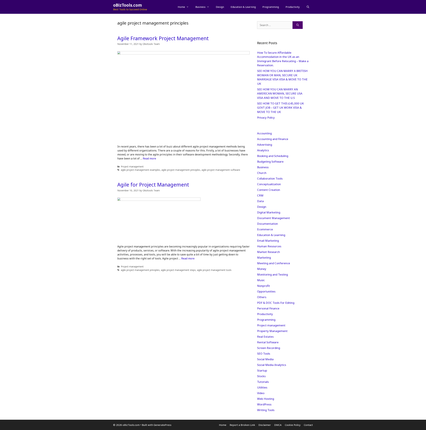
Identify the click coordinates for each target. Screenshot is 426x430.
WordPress (264, 404)
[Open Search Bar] (308, 7)
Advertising (264, 144)
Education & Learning (243, 6)
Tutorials (263, 382)
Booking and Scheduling (272, 156)
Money (261, 269)
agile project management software (221, 169)
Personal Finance (268, 308)
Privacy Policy (266, 117)
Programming (270, 6)
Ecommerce (265, 229)
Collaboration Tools (270, 178)
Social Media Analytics (271, 365)
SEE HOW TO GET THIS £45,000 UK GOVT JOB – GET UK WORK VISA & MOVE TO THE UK (280, 107)
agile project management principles (180, 169)
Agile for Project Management (153, 184)
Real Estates (265, 336)
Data (260, 201)
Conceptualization (269, 184)
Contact (308, 425)
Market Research (268, 252)
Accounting (264, 133)
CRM (260, 195)
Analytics (263, 150)
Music (261, 280)
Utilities (262, 387)
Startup (262, 370)
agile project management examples (140, 169)
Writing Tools (265, 410)
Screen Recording (268, 348)
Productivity (293, 6)
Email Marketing (268, 240)
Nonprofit (263, 286)
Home (181, 6)
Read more (149, 158)
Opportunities (266, 291)
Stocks (261, 376)
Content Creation (268, 190)
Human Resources (269, 246)
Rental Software (268, 342)
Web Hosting (265, 399)
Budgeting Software (270, 161)
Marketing (264, 257)
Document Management (273, 218)
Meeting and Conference (273, 263)
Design (220, 6)
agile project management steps (178, 270)
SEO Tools (263, 353)
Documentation (267, 224)
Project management (132, 166)
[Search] (298, 25)
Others (261, 297)
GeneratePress (162, 425)
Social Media (265, 359)
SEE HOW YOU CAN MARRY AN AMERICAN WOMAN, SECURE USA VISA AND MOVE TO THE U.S (279, 93)
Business (200, 6)
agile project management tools (214, 270)
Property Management (272, 331)
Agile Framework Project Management (163, 38)
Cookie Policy (293, 425)
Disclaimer (264, 425)
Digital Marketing (268, 212)
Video (260, 393)
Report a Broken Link (242, 425)
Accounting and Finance (272, 139)
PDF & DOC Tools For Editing (275, 303)
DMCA (278, 425)
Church (261, 173)
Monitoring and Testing (272, 274)
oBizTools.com (127, 5)
